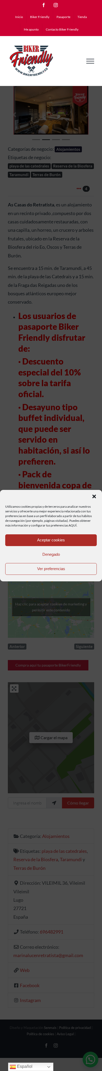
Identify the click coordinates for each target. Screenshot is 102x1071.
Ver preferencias (51, 568)
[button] (94, 496)
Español (24, 1066)
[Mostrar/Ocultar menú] (90, 61)
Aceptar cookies (51, 540)
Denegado (51, 554)
